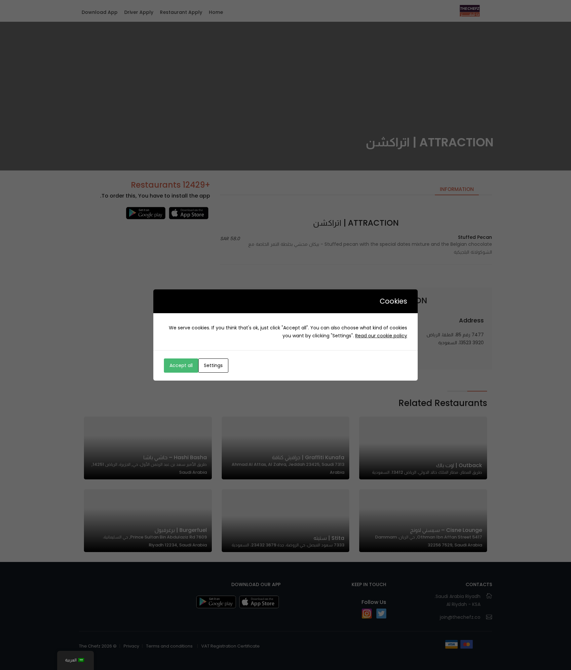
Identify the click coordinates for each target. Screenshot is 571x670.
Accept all (181, 365)
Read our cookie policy (381, 335)
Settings (213, 365)
